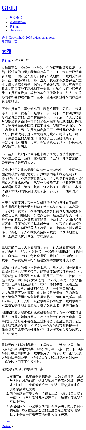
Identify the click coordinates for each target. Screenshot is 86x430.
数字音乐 (16, 18)
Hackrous (16, 30)
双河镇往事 (18, 22)
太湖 (6, 51)
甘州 (7, 422)
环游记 (6, 426)
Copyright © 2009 (20, 37)
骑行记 (14, 26)
